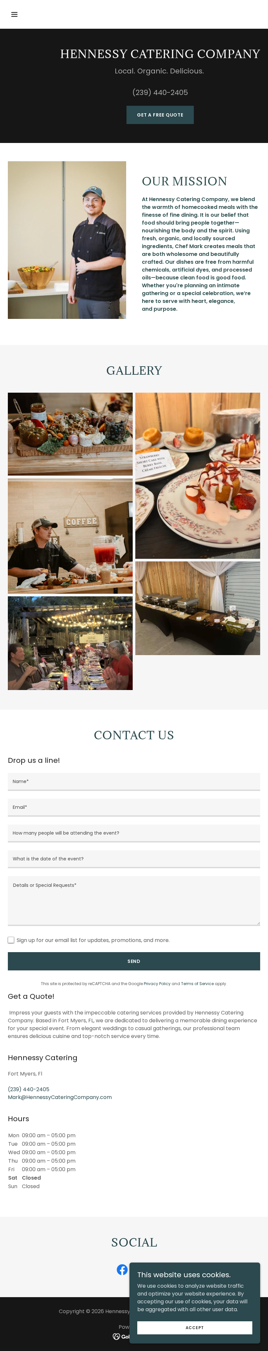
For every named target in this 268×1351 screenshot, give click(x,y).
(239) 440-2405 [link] (28, 1089)
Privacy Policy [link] (157, 983)
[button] (27, 14)
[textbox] (134, 782)
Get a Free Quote (160, 115)
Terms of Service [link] (197, 983)
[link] (122, 1271)
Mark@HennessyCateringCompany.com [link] (60, 1097)
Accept (195, 1327)
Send (134, 961)
